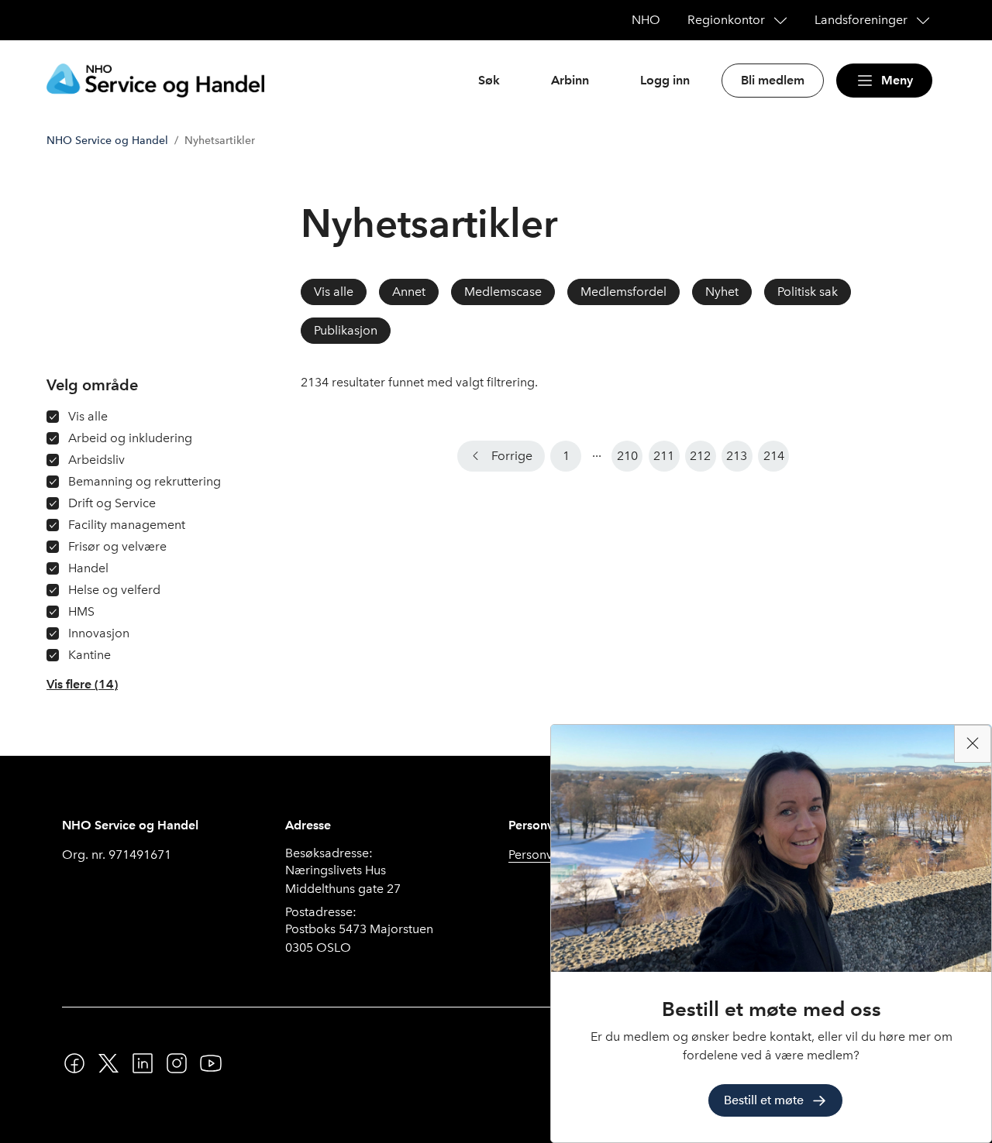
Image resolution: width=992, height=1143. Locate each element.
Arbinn (570, 80)
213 (736, 455)
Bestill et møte (764, 1100)
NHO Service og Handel (107, 140)
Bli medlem (772, 80)
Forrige (511, 455)
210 (627, 455)
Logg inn (665, 80)
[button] (82, 684)
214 (773, 455)
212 (700, 455)
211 (663, 455)
